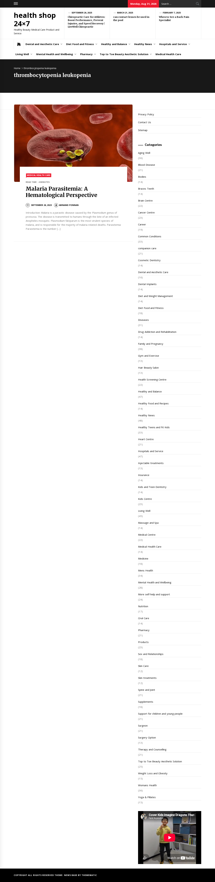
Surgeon (143, 725)
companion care (147, 248)
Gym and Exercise (148, 355)
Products (143, 642)
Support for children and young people (160, 713)
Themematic (89, 875)
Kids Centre (145, 498)
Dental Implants (147, 284)
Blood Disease (146, 164)
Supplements (145, 701)
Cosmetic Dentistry (149, 260)
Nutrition (143, 606)
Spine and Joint (146, 689)
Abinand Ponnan (68, 205)
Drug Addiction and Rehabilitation (157, 331)
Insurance (143, 475)
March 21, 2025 (125, 12)
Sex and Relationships (150, 654)
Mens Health (145, 570)
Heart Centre (146, 439)
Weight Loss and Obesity (152, 773)
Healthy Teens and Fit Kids (153, 427)
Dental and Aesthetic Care (42, 44)
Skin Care (143, 666)
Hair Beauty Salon (148, 367)
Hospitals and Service (173, 44)
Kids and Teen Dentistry (152, 487)
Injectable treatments (150, 463)
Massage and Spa (148, 522)
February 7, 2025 (172, 12)
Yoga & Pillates (147, 797)
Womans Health (147, 785)
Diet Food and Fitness (80, 44)
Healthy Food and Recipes (153, 403)
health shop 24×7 (35, 19)
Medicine (143, 558)
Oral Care (143, 618)
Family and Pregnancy (150, 343)
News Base (71, 875)
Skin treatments (147, 677)
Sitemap (142, 130)
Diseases (143, 320)
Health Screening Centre (152, 379)
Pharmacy (86, 54)
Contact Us (144, 122)
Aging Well (144, 152)
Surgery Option (147, 737)
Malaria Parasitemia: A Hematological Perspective (61, 191)
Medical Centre (146, 534)
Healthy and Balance (114, 44)
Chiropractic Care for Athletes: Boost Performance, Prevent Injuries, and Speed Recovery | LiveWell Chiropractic (86, 21)
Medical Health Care (168, 54)
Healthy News (143, 44)
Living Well (22, 54)
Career (142, 224)
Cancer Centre (146, 212)
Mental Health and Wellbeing (54, 54)
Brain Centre (145, 200)
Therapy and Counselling (152, 749)
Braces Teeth (146, 188)
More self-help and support (154, 594)
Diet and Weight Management (155, 296)
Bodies (142, 176)
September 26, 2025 (82, 12)
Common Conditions (149, 236)
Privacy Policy (146, 114)
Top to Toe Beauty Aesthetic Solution (124, 54)
